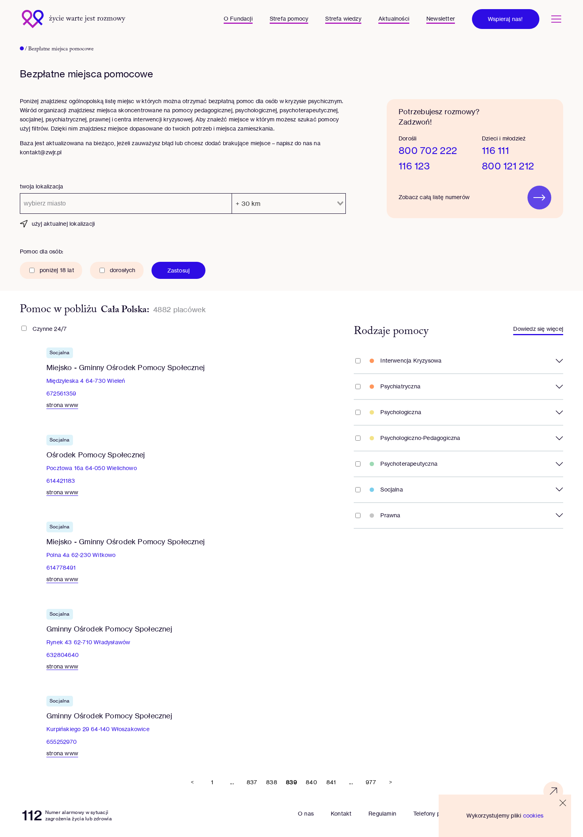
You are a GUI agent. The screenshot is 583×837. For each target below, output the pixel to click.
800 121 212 (508, 166)
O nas (306, 813)
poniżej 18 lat (57, 270)
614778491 (61, 567)
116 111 (495, 150)
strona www (62, 404)
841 (331, 782)
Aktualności (393, 18)
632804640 (62, 654)
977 (371, 782)
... (232, 782)
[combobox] (126, 203)
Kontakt (341, 813)
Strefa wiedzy (343, 18)
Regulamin (382, 813)
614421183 (60, 480)
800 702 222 (428, 150)
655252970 (61, 741)
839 (291, 782)
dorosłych (123, 270)
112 (32, 815)
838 (271, 782)
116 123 (414, 166)
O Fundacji (238, 18)
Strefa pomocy (289, 18)
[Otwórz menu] (556, 19)
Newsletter (440, 18)
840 (311, 782)
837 (252, 782)
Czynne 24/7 (50, 328)
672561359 (61, 393)
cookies (533, 815)
